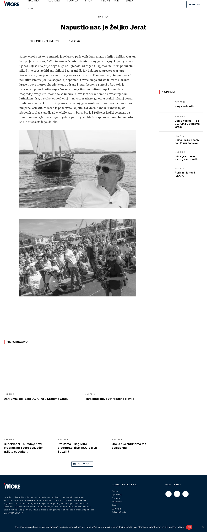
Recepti (180, 102)
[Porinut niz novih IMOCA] (165, 172)
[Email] (143, 42)
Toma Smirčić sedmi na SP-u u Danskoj (187, 141)
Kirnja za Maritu (184, 106)
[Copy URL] (150, 42)
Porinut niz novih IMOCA (185, 174)
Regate (179, 136)
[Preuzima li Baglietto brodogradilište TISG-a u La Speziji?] (82, 422)
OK (189, 527)
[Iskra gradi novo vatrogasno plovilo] (123, 369)
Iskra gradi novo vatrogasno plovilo (109, 399)
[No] (203, 527)
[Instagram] (177, 494)
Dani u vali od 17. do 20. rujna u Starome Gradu (36, 399)
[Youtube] (185, 494)
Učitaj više (81, 464)
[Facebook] (136, 42)
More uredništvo (48, 41)
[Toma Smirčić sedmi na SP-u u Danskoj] (165, 139)
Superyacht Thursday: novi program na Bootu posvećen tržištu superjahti (24, 447)
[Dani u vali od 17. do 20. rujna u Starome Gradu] (42, 369)
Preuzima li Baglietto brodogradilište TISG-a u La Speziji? (77, 447)
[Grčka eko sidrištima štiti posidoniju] (136, 422)
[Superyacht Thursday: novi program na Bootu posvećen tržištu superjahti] (28, 422)
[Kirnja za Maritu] (165, 104)
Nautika (103, 17)
